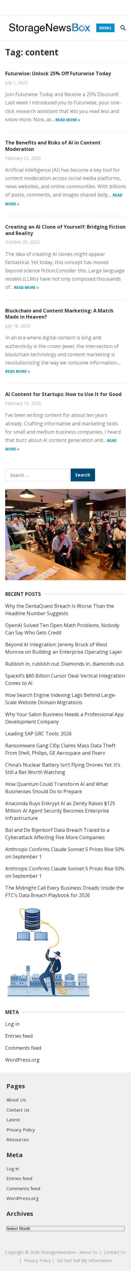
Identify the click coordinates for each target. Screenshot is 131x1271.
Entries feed (19, 1036)
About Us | (90, 1252)
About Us (16, 1100)
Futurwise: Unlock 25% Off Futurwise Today (58, 73)
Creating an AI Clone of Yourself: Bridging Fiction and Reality (65, 230)
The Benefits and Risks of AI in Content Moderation (53, 145)
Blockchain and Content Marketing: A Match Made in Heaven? (59, 313)
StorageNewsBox (58, 1252)
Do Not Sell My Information (84, 1260)
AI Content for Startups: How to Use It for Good (63, 394)
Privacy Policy (20, 1130)
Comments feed (23, 1048)
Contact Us (18, 1110)
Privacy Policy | (39, 1260)
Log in (12, 1024)
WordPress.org (22, 1059)
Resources (17, 1139)
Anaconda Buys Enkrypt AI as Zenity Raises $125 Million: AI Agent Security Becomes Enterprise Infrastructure (60, 810)
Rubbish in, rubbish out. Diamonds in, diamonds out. (65, 663)
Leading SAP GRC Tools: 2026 (38, 733)
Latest (13, 1119)
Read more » (67, 119)
